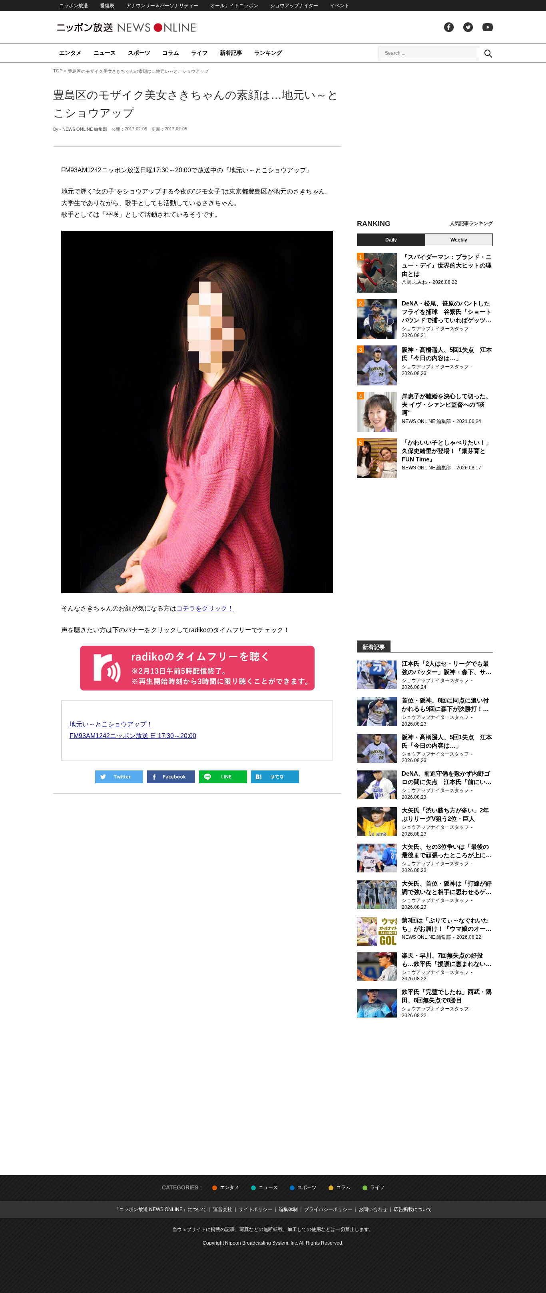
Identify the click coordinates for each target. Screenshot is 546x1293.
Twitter (468, 27)
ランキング (268, 53)
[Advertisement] (425, 142)
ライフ (199, 53)
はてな (275, 776)
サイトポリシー (255, 1209)
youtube (487, 27)
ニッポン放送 (73, 5)
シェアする (171, 776)
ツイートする (119, 776)
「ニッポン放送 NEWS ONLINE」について (160, 1209)
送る (223, 776)
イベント (339, 5)
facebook (449, 27)
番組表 (107, 5)
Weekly (458, 240)
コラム (170, 53)
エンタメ (70, 53)
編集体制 (288, 1209)
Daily (391, 240)
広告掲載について (413, 1209)
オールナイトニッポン (234, 5)
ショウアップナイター (294, 5)
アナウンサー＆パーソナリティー (162, 5)
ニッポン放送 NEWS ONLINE (141, 27)
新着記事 (231, 53)
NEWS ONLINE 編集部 (84, 129)
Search (488, 53)
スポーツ (139, 53)
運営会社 (222, 1209)
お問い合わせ (373, 1209)
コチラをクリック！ (205, 608)
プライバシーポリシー (328, 1209)
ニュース (105, 53)
